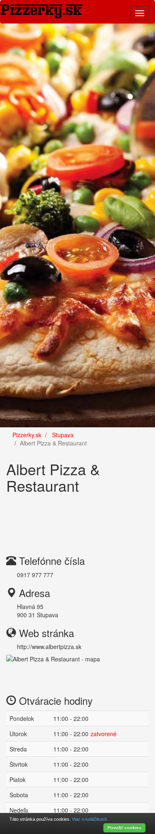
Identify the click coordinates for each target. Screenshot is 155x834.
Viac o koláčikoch (89, 819)
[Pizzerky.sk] (77, 11)
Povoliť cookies (124, 827)
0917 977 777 (35, 575)
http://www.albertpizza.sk (49, 646)
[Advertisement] (72, 518)
